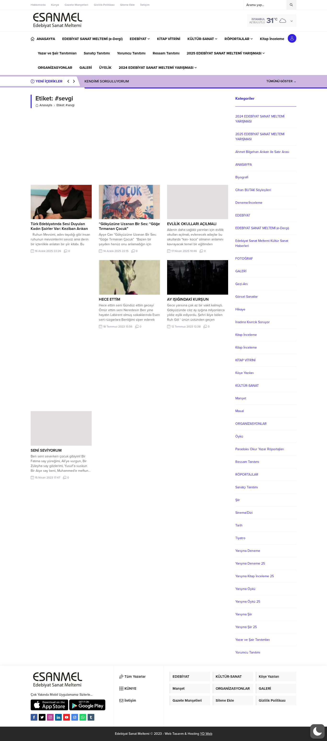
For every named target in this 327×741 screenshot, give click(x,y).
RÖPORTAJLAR (246, 475)
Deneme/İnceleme (248, 203)
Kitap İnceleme (246, 335)
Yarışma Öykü (245, 589)
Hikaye (240, 309)
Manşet (240, 398)
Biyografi (241, 177)
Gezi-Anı (241, 284)
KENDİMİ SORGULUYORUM (107, 81)
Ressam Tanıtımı (247, 462)
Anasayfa (45, 105)
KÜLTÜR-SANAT (247, 386)
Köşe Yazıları (244, 373)
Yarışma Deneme (247, 551)
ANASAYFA (243, 165)
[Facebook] (34, 717)
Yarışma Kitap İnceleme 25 (254, 576)
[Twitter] (42, 717)
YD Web (206, 734)
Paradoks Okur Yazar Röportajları (259, 449)
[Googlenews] (74, 717)
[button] (317, 731)
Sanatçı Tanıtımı (246, 487)
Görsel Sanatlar (246, 297)
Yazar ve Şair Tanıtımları (252, 640)
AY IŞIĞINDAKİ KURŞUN (188, 299)
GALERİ (240, 271)
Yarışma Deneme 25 (250, 563)
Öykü (239, 436)
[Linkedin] (58, 717)
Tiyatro (240, 538)
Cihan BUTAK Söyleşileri (253, 190)
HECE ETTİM (109, 299)
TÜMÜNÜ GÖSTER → (281, 81)
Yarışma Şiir (243, 614)
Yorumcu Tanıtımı (247, 652)
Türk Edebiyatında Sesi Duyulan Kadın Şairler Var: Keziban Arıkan (59, 226)
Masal (239, 411)
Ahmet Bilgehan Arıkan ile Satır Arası (262, 152)
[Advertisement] (129, 146)
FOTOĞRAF (244, 259)
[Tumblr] (91, 717)
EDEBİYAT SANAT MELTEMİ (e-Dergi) (262, 228)
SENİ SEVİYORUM (46, 450)
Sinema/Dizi (244, 513)
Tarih (238, 525)
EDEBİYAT (242, 215)
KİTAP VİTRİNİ (245, 360)
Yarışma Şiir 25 (246, 627)
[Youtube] (66, 717)
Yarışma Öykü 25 (247, 602)
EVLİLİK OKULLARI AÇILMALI (191, 224)
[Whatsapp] (82, 717)
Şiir (237, 500)
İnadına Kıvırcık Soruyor (252, 322)
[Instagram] (50, 717)
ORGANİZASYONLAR (251, 424)
